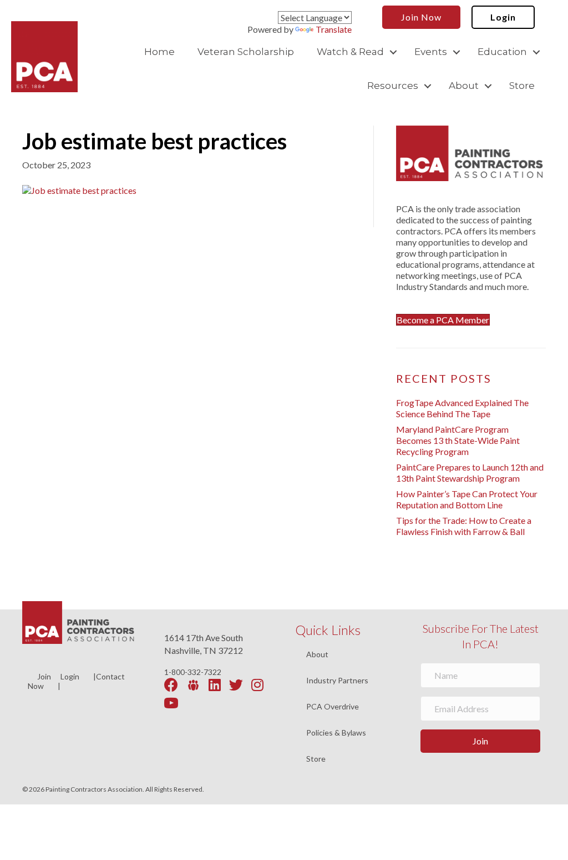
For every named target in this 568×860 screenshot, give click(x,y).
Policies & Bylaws (336, 733)
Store (522, 85)
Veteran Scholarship (245, 51)
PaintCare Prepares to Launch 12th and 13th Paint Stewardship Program (470, 472)
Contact (110, 676)
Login (69, 676)
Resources (392, 85)
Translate (334, 29)
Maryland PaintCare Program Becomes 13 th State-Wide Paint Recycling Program (458, 440)
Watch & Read (350, 51)
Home (159, 51)
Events (430, 51)
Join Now (39, 681)
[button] (393, 52)
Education (502, 51)
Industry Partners (337, 681)
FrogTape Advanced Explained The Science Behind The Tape (462, 408)
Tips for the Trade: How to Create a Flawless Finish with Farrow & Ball (463, 526)
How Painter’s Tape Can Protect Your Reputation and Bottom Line (466, 499)
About (464, 85)
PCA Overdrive (332, 707)
